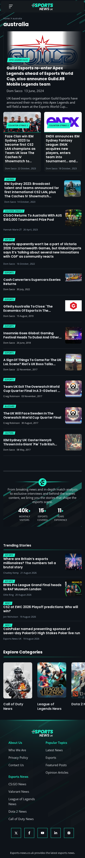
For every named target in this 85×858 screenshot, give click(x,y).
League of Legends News (49, 706)
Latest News (54, 750)
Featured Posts (56, 765)
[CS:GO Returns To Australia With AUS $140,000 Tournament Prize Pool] (73, 218)
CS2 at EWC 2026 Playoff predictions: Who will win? (40, 609)
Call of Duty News (13, 706)
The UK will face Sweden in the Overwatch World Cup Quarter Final (32, 415)
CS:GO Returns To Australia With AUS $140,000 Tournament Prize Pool (32, 217)
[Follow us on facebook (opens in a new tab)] (29, 833)
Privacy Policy (18, 757)
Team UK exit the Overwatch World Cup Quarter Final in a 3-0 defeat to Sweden (32, 390)
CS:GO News (17, 784)
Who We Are (17, 750)
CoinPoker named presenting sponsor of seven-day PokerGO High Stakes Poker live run (41, 631)
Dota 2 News (17, 811)
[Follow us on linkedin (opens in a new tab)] (56, 833)
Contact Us (16, 765)
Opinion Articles (57, 772)
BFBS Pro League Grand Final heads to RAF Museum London (32, 587)
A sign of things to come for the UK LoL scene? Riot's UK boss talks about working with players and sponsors (32, 366)
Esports (51, 757)
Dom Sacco (14, 91)
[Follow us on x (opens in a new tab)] (16, 833)
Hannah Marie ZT (12, 229)
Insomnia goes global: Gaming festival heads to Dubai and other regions (31, 337)
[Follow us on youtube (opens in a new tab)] (42, 833)
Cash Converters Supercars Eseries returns (32, 282)
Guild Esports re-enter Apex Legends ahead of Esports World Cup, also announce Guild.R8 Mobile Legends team (40, 76)
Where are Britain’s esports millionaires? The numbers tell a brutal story (29, 563)
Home (6, 18)
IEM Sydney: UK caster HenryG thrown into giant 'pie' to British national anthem (28, 444)
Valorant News (18, 791)
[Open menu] (11, 7)
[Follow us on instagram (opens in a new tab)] (69, 833)
